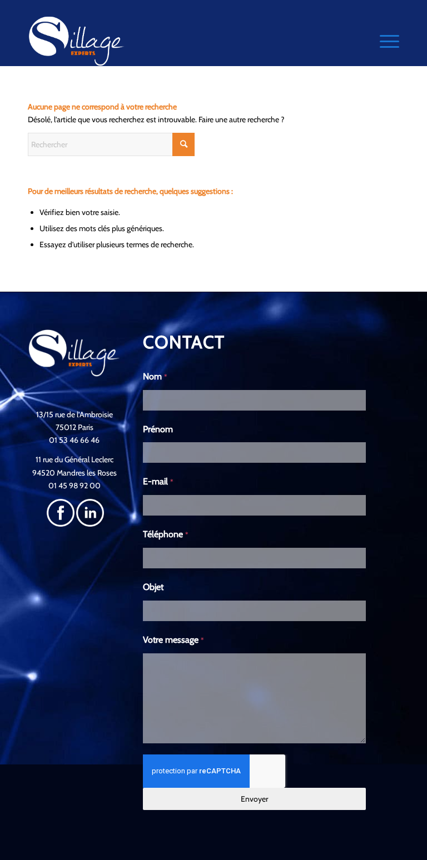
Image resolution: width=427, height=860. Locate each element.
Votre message (173, 639)
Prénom (158, 429)
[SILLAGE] (77, 41)
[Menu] (384, 41)
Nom (155, 376)
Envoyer (254, 799)
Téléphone (165, 534)
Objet (153, 587)
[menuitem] (384, 41)
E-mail (158, 481)
